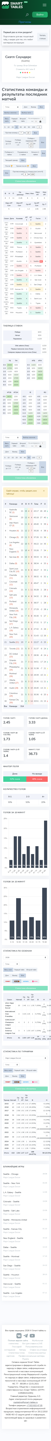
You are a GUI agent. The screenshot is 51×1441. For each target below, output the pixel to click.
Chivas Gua (38, 238)
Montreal (13, 673)
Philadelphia (14, 667)
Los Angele (19, 270)
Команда (13, 504)
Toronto (12, 648)
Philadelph (19, 256)
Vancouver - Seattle (12, 1284)
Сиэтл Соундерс (18, 57)
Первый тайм (14, 120)
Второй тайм (23, 120)
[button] (27, 14)
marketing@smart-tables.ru (25, 1402)
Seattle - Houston (11, 1274)
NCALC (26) (6, 238)
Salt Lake (13, 595)
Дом (25, 107)
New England (12, 550)
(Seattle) (25, 60)
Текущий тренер (11, 160)
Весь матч (7, 120)
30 (21, 127)
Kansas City (14, 699)
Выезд (33, 107)
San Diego (38, 284)
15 (13, 127)
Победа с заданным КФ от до (31, 141)
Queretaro (38, 242)
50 (29, 127)
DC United (13, 654)
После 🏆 (9, 166)
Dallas (38, 294)
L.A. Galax (38, 275)
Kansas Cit (19, 289)
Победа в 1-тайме (9, 153)
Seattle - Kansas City (12, 1229)
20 (17, 127)
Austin (38, 228)
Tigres (38, 303)
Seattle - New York (11, 1183)
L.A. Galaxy (14, 627)
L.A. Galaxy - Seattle (12, 1192)
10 (8, 127)
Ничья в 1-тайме (35, 153)
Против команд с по (15, 133)
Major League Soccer (25, 77)
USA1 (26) (6, 224)
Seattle (38, 224)
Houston (19, 312)
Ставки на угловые (38, 1349)
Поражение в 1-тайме (22, 153)
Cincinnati (19, 224)
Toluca (19, 247)
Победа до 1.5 (8, 142)
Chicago (12, 537)
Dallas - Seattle (10, 1247)
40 (25, 127)
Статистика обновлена (25, 181)
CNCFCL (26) (6, 303)
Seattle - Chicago (10, 1174)
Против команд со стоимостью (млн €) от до (28, 172)
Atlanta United (12, 681)
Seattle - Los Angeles (12, 1293)
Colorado (13, 588)
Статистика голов (17, 1352)
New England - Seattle (13, 1238)
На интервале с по (34, 120)
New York (13, 634)
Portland (19, 252)
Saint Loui (38, 298)
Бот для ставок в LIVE (32, 1343)
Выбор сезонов (10, 113)
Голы (36, 504)
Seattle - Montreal (11, 1256)
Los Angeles (14, 542)
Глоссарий (17, 1346)
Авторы (22, 1349)
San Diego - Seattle (11, 1265)
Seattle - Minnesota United (15, 1220)
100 (33, 127)
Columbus (13, 693)
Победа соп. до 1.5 (18, 142)
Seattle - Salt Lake (11, 1210)
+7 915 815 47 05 (34, 1405)
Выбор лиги (26, 113)
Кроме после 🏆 (22, 166)
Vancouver (38, 233)
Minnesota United (13, 609)
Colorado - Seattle (11, 1201)
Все (41, 107)
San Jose (38, 280)
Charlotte (13, 575)
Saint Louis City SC (13, 570)
